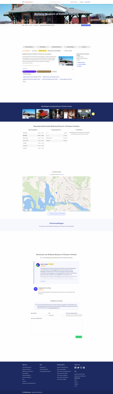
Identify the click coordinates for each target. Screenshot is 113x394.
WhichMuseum (28, 2)
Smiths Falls (84, 58)
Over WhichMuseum (26, 367)
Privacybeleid (25, 373)
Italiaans (76, 384)
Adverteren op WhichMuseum (29, 383)
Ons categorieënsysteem (45, 371)
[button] (56, 193)
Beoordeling (33, 313)
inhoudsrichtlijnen (53, 308)
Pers (23, 379)
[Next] (93, 113)
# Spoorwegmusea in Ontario (66, 79)
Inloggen (81, 2)
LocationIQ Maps (77, 210)
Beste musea (74, 2)
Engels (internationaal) (79, 374)
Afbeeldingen (42, 46)
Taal (49, 313)
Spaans (76, 382)
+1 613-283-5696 (82, 64)
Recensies (84, 46)
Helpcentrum (43, 367)
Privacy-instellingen (26, 377)
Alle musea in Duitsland (62, 373)
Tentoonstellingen (70, 46)
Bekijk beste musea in (54, 50)
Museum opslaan (68, 50)
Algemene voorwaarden (27, 371)
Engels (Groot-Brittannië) (80, 376)
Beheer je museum (26, 369)
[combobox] (56, 2)
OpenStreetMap (83, 210)
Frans (75, 386)
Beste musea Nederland (62, 367)
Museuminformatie (29, 46)
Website (80, 66)
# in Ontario (43, 50)
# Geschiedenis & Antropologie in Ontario (32, 77)
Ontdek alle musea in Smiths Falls (57, 213)
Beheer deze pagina (86, 25)
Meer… (24, 81)
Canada (78, 60)
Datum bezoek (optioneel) (71, 313)
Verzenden (78, 336)
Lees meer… (25, 68)
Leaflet (72, 210)
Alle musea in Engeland (62, 375)
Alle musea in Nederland (62, 377)
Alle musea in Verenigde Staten (64, 371)
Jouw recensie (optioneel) (36, 318)
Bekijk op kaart (81, 62)
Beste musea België (61, 369)
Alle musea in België (61, 379)
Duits (75, 380)
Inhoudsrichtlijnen (44, 369)
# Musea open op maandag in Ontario (51, 77)
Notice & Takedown (26, 375)
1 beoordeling (34, 50)
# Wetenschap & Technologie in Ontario (31, 79)
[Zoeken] (50, 1)
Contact (24, 381)
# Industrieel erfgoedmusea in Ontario (50, 79)
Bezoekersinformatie (56, 46)
